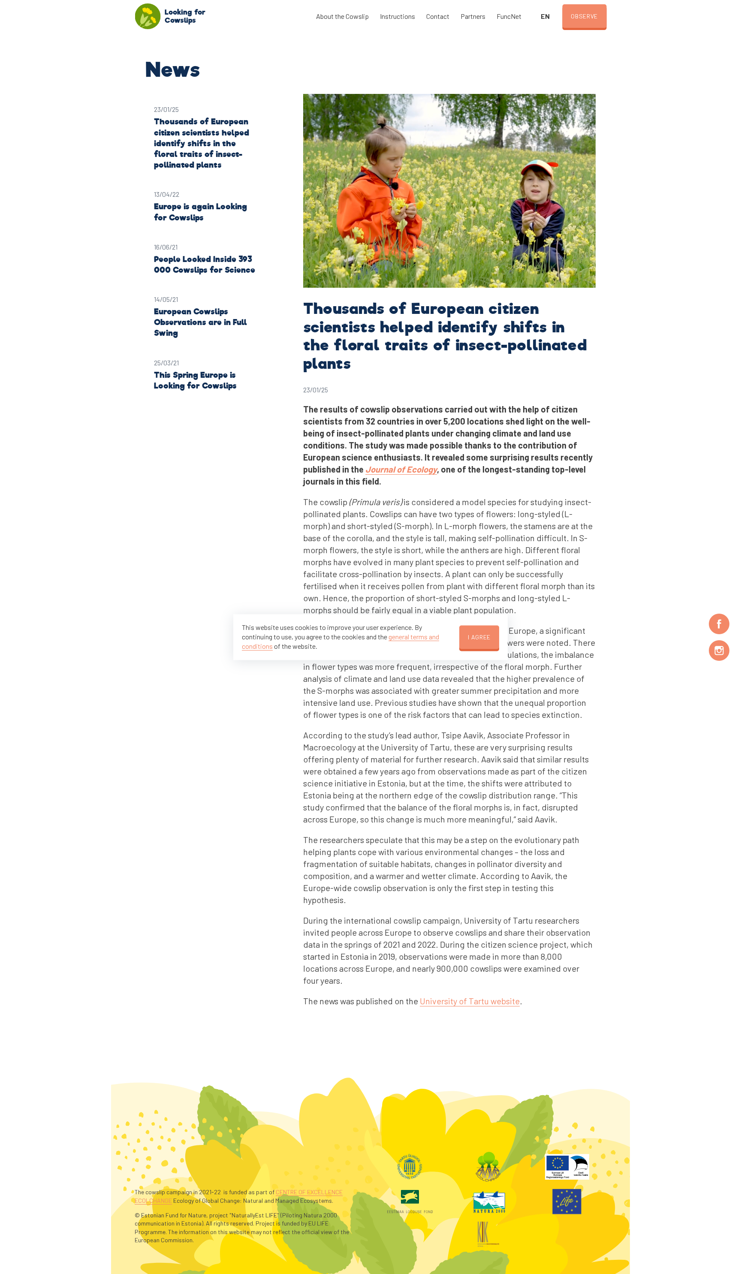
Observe (584, 16)
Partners (473, 16)
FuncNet (509, 16)
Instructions (397, 16)
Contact (437, 16)
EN (545, 16)
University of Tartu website (470, 1001)
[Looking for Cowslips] (147, 16)
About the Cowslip (342, 16)
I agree (479, 637)
